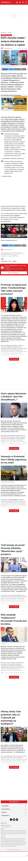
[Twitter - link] (17, 819)
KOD (10, 261)
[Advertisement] (14, 189)
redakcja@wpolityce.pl (5, 253)
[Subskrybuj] (20, 2)
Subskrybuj (15, 254)
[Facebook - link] (11, 819)
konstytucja (4, 261)
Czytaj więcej (14, 359)
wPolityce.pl (4, 32)
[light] (17, 2)
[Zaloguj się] (23, 2)
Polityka (10, 32)
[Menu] (26, 2)
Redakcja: (4, 823)
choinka (14, 261)
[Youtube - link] (14, 819)
